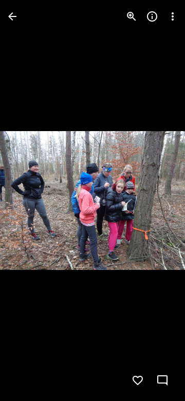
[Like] (138, 380)
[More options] (172, 16)
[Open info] (152, 16)
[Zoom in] (131, 16)
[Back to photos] (12, 16)
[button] (28, 200)
